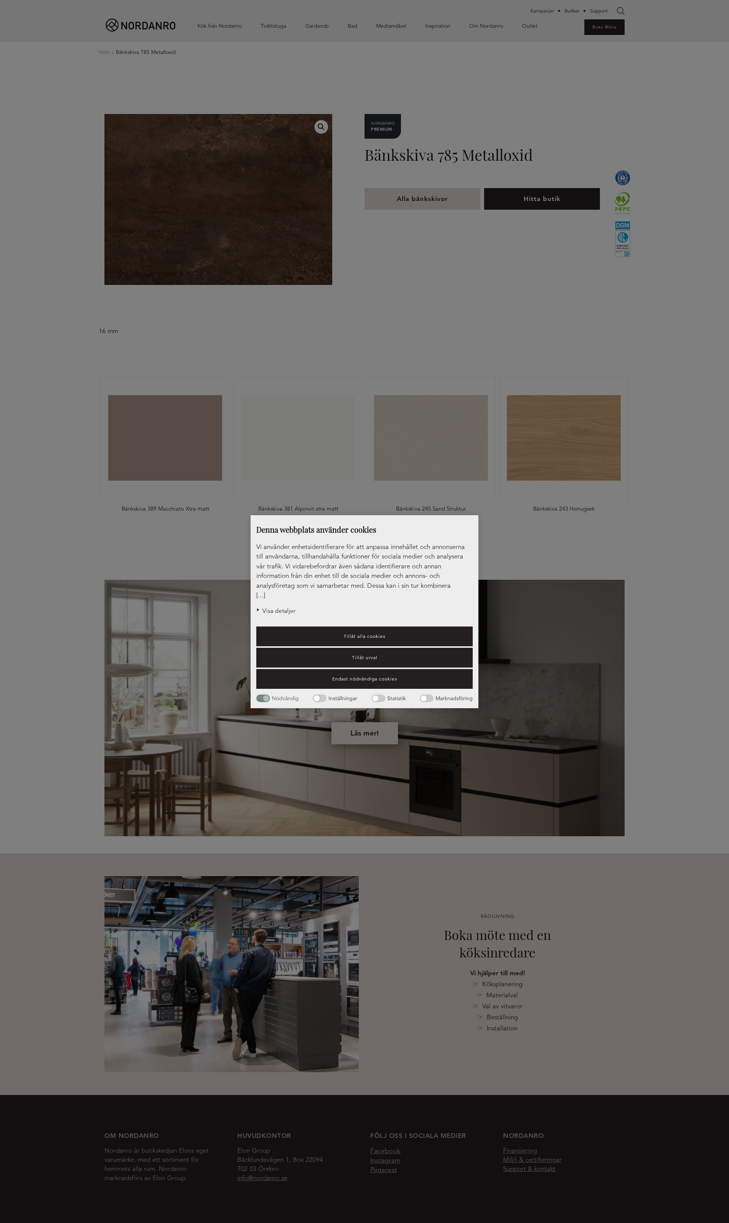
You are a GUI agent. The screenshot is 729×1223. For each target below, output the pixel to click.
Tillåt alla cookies (364, 636)
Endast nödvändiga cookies (364, 679)
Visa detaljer (278, 611)
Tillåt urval (364, 657)
